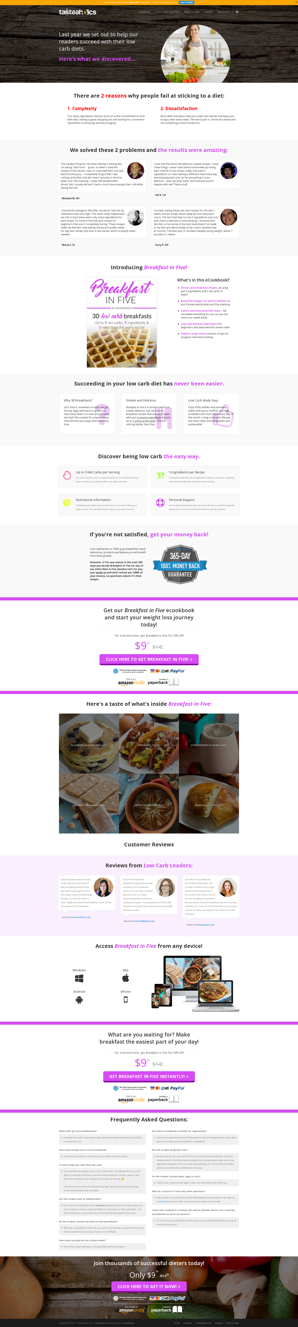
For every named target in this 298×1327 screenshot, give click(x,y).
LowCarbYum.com (81, 917)
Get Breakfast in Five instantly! (147, 1076)
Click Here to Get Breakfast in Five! (148, 659)
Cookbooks (144, 12)
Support (209, 12)
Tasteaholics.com (203, 1323)
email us (101, 572)
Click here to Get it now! (148, 1286)
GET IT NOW (187, 2)
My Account (224, 12)
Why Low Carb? (192, 12)
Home (177, 1323)
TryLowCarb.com (103, 1323)
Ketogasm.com (206, 924)
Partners (187, 1323)
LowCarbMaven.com (144, 921)
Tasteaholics (128, 1323)
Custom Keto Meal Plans (167, 12)
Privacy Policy (232, 1323)
